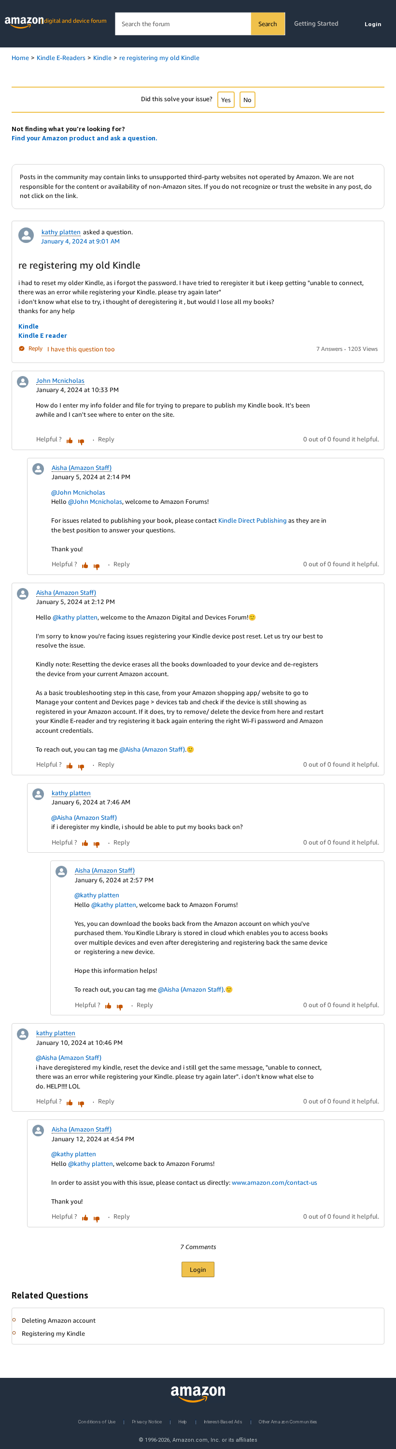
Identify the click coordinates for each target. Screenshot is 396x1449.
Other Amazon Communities (288, 1421)
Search (267, 24)
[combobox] (199, 24)
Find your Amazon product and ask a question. (84, 138)
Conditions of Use (96, 1421)
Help (182, 1421)
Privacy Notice (147, 1421)
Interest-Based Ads (223, 1421)
